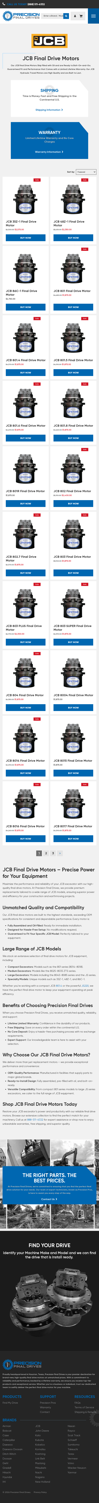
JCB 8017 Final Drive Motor (72, 826)
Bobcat (7, 1430)
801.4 (59, 985)
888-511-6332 (35, 1119)
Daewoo (8, 1444)
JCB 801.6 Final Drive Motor (25, 425)
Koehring (40, 1453)
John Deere (42, 1430)
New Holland (42, 1481)
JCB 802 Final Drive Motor (72, 491)
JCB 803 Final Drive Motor (72, 557)
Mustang (40, 1463)
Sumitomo (74, 1444)
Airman (7, 1426)
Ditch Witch (9, 1453)
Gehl (5, 1463)
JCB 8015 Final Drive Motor (72, 760)
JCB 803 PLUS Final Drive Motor (24, 627)
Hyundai (7, 1477)
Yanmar (72, 1472)
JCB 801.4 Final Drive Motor (26, 360)
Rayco (71, 1430)
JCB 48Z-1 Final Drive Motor (68, 223)
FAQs (78, 1402)
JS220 (85, 985)
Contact (45, 1412)
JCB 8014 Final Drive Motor (25, 760)
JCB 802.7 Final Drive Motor (21, 558)
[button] (93, 16)
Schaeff (72, 1440)
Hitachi (6, 1472)
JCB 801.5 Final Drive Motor (73, 360)
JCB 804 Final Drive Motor (25, 695)
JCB (37, 1426)
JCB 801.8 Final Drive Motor (73, 425)
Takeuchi (73, 1449)
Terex (71, 1453)
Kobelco (40, 1444)
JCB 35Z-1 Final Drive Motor (21, 223)
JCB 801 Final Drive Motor (71, 291)
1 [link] (39, 853)
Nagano (40, 1477)
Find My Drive (10, 1402)
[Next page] (60, 853)
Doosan (7, 1458)
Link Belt (40, 1458)
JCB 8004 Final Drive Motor (73, 695)
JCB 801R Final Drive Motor (25, 491)
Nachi (38, 1472)
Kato (38, 1435)
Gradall (7, 1467)
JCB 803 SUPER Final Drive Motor (72, 627)
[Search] (66, 16)
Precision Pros (48, 1402)
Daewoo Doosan (12, 1449)
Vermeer (73, 1458)
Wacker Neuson (77, 1467)
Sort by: (71, 172)
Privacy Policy (40, 1492)
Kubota (39, 1440)
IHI (4, 1481)
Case (6, 1435)
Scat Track (74, 1435)
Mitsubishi (40, 1467)
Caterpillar (9, 1440)
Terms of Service (84, 1407)
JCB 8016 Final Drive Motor (25, 826)
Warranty (45, 1407)
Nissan (71, 1426)
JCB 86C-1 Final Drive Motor (21, 292)
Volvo (71, 1463)
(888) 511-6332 (26, 4)
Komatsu (40, 1449)
